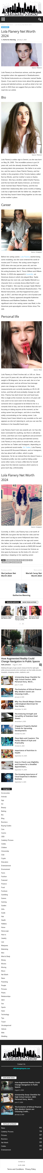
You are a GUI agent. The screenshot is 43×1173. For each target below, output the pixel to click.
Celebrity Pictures (7, 840)
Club (2, 855)
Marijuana (4, 945)
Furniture (4, 891)
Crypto (3, 858)
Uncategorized (6, 1025)
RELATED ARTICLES (13, 602)
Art (2, 804)
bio (21, 560)
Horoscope (5, 931)
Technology (5, 1014)
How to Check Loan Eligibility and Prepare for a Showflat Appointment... (27, 764)
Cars (2, 829)
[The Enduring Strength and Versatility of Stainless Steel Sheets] (7, 717)
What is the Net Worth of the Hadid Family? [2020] (21, 618)
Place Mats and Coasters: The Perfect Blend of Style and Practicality (27, 740)
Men (2, 953)
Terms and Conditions (15, 1169)
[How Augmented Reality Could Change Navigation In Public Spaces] (21, 642)
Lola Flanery (25, 257)
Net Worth (10, 25)
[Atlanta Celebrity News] (21, 8)
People (3, 985)
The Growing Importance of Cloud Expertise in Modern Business (26, 776)
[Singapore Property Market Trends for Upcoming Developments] (7, 729)
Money (3, 960)
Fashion (4, 876)
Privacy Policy (30, 1169)
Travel (3, 1022)
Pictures (4, 989)
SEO (3, 1000)
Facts (3, 873)
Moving (3, 967)
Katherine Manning (9, 40)
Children (4, 847)
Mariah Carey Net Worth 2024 (34, 574)
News (3, 978)
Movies (3, 964)
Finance (4, 884)
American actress (12, 560)
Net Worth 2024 (16, 562)
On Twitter (27, 447)
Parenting (4, 982)
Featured (4, 880)
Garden (3, 905)
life (31, 560)
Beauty (3, 807)
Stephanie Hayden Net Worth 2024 (7, 617)
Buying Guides (6, 826)
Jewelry (3, 938)
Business (4, 822)
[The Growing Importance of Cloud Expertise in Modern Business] (7, 777)
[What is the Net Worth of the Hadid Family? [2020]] (21, 611)
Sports (3, 1007)
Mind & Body (5, 956)
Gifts (3, 909)
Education (4, 862)
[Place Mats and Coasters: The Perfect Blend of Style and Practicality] (7, 741)
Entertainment (6, 866)
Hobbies (4, 924)
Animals (4, 797)
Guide (3, 913)
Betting (3, 811)
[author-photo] (21, 587)
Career (26, 560)
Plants (3, 993)
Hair (2, 916)
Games (3, 898)
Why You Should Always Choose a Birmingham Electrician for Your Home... (28, 703)
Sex (2, 1004)
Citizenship (5, 851)
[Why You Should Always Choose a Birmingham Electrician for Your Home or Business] (7, 704)
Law (2, 942)
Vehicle (3, 1029)
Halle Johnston (6, 665)
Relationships (6, 996)
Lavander (29, 274)
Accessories (5, 793)
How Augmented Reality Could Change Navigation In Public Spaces (20, 660)
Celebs (3, 844)
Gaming (4, 902)
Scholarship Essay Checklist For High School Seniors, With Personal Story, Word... (27, 679)
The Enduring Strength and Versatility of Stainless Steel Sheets (26, 716)
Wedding (4, 1036)
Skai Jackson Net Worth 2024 (8, 574)
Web (2, 1033)
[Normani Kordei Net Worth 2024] (35, 611)
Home (3, 25)
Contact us (21, 1161)
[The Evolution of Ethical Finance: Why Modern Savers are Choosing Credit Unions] (7, 692)
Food (3, 887)
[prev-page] (20, 623)
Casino (3, 833)
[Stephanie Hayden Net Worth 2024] (7, 611)
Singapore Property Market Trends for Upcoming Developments (26, 728)
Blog (2, 818)
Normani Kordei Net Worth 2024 (34, 617)
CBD (2, 837)
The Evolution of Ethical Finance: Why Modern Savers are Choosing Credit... (28, 691)
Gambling (4, 895)
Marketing (4, 949)
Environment (5, 869)
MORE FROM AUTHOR (29, 602)
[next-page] (23, 623)
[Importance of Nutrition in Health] (7, 753)
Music (3, 971)
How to (3, 935)
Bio (2, 815)
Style (3, 1011)
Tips (2, 1018)
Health (3, 920)
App (2, 800)
